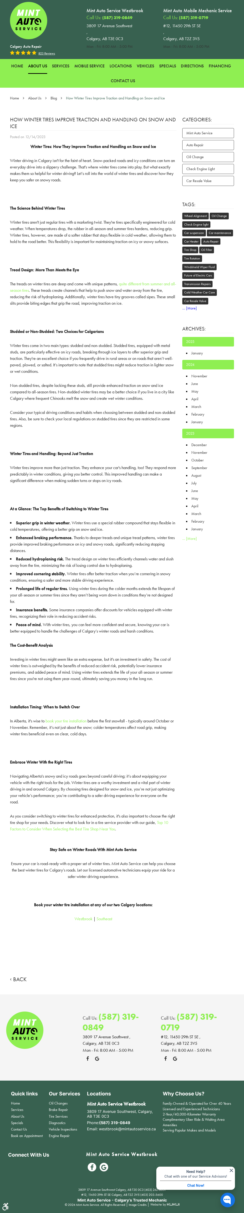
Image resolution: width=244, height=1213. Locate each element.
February (197, 414)
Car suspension (194, 233)
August (196, 475)
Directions (192, 66)
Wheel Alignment (195, 216)
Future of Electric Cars (198, 275)
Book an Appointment (27, 1135)
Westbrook (83, 918)
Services (60, 66)
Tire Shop (190, 250)
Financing (220, 66)
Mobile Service (89, 66)
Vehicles (145, 66)
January (197, 353)
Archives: (194, 328)
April (194, 398)
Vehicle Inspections (63, 1129)
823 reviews (46, 53)
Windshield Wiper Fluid (199, 267)
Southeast (104, 918)
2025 (190, 341)
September (199, 467)
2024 (190, 364)
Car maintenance (220, 233)
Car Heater (191, 241)
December (199, 444)
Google (97, 1058)
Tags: (188, 204)
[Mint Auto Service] (28, 20)
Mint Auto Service (199, 132)
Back (20, 979)
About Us (37, 66)
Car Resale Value (199, 180)
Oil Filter (206, 250)
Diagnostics (57, 1123)
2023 (190, 433)
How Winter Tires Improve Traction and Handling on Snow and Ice (115, 98)
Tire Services (58, 1116)
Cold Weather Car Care (199, 292)
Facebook (87, 1058)
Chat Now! (195, 1185)
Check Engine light (196, 224)
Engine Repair (59, 1135)
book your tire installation (66, 721)
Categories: (197, 119)
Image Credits (138, 1204)
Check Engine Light (200, 168)
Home (17, 66)
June (194, 383)
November (199, 376)
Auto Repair (194, 144)
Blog (54, 98)
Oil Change (195, 156)
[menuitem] (17, 66)
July (194, 483)
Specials (167, 66)
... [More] (189, 308)
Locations (121, 66)
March (196, 406)
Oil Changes (58, 1103)
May (194, 391)
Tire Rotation (192, 258)
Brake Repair (58, 1109)
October (197, 460)
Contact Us (123, 80)
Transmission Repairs (197, 284)
